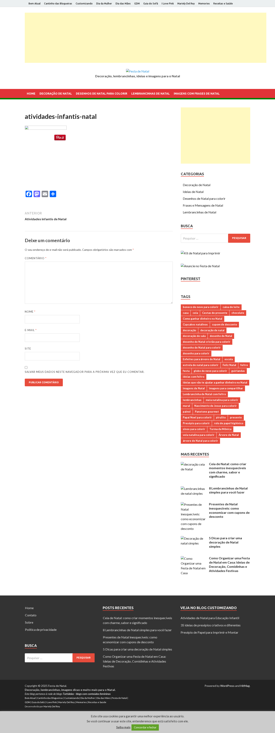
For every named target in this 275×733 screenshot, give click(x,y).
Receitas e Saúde (223, 3)
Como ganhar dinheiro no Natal (202, 318)
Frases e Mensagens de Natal (203, 205)
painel (187, 411)
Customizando (84, 3)
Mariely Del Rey (186, 3)
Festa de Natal (119, 698)
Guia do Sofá (150, 3)
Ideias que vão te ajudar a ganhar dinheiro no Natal (215, 382)
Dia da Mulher (104, 3)
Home (31, 93)
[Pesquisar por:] (215, 238)
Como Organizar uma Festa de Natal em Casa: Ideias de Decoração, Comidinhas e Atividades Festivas (229, 564)
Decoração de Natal (55, 93)
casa (185, 312)
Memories (204, 3)
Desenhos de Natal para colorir (101, 93)
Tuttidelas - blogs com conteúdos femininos (87, 693)
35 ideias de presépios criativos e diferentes (211, 625)
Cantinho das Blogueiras (58, 3)
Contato (30, 615)
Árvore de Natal (229, 434)
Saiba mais (123, 727)
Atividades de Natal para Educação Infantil (210, 618)
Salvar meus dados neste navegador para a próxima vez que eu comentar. (85, 371)
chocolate (238, 312)
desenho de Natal (221, 335)
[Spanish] (37, 109)
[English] (27, 109)
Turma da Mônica (220, 429)
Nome (30, 311)
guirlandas (238, 370)
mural (186, 405)
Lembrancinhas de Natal (150, 93)
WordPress (227, 685)
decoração (189, 330)
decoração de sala (194, 335)
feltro (244, 365)
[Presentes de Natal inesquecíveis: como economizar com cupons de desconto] (193, 504)
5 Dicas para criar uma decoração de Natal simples (225, 542)
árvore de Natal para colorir (200, 440)
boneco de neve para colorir (200, 307)
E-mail (31, 330)
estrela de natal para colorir (200, 365)
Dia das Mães (123, 3)
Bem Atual (34, 3)
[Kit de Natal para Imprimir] (200, 253)
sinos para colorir (194, 429)
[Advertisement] (145, 38)
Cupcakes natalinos (195, 324)
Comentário (36, 258)
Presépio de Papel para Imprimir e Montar (209, 632)
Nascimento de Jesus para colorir (215, 405)
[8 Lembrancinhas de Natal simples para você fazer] (193, 488)
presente (236, 417)
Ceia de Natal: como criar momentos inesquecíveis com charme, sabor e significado (227, 470)
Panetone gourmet (207, 411)
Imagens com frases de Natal (197, 93)
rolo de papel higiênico (228, 423)
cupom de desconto (224, 324)
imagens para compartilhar (226, 388)
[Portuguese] (32, 109)
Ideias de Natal (193, 192)
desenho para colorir (196, 353)
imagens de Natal (194, 388)
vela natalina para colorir (198, 434)
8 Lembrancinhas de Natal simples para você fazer (228, 490)
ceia (195, 312)
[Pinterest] (249, 3)
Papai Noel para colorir (197, 417)
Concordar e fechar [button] (145, 727)
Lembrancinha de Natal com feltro (204, 394)
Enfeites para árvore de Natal (201, 359)
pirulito (221, 417)
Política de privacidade (41, 629)
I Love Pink (168, 3)
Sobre (29, 622)
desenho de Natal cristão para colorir (206, 341)
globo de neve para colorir (210, 370)
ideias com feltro (193, 376)
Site (28, 348)
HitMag (245, 685)
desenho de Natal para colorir (202, 347)
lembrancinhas (192, 400)
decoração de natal (212, 330)
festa (186, 370)
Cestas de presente (214, 312)
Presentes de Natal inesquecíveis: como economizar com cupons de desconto (229, 510)
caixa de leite (231, 307)
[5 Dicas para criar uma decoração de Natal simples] (193, 538)
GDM (137, 3)
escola (228, 359)
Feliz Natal (229, 365)
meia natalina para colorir (222, 400)
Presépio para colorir (196, 423)
